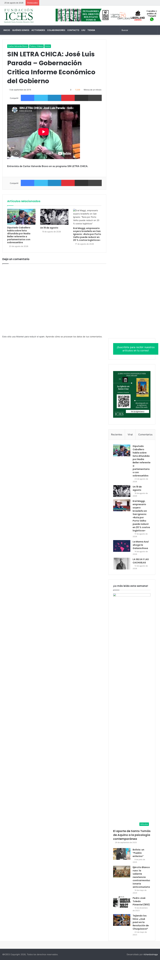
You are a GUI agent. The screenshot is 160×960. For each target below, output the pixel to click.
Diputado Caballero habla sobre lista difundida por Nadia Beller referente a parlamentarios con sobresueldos (18, 235)
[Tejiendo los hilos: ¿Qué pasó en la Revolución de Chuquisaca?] (121, 920)
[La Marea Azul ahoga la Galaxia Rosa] (121, 546)
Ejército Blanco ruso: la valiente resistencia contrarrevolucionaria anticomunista (141, 877)
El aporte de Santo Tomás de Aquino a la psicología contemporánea (131, 835)
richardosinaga (150, 954)
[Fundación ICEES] (26, 15)
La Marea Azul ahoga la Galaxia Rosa (141, 545)
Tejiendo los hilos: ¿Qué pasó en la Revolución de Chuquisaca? (141, 922)
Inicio (6, 30)
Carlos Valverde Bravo (18, 46)
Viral (130, 434)
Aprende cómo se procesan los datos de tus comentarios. (74, 336)
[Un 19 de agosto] (54, 217)
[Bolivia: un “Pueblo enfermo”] (121, 854)
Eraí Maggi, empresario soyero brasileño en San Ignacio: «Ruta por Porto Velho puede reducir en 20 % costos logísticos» (87, 234)
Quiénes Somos (20, 30)
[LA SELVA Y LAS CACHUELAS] (121, 563)
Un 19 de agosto (49, 227)
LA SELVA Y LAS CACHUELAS (141, 561)
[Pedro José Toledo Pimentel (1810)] (121, 902)
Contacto (73, 30)
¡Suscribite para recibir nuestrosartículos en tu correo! (136, 349)
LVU (83, 30)
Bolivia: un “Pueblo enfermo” (138, 853)
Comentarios (145, 434)
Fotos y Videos (36, 46)
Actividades (38, 30)
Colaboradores (56, 30)
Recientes (116, 434)
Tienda (91, 30)
